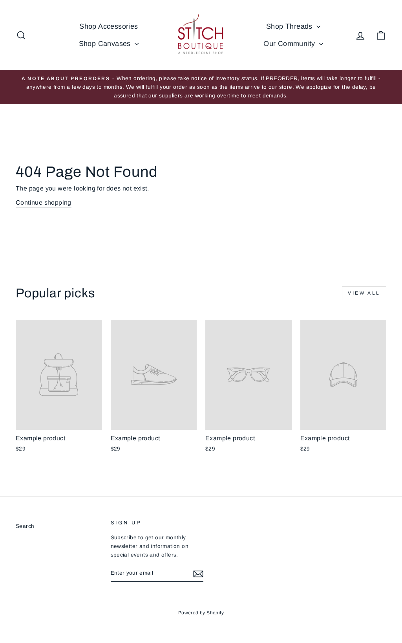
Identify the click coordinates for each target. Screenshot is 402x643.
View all (364, 293)
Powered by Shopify (201, 613)
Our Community (290, 44)
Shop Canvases (106, 44)
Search (25, 526)
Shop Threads (290, 26)
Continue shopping (43, 202)
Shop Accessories (108, 26)
